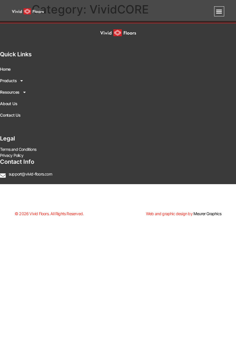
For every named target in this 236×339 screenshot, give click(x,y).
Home (5, 69)
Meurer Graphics (207, 213)
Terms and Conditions (18, 149)
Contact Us (10, 115)
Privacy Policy (11, 155)
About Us (8, 103)
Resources (10, 92)
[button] (219, 11)
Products (8, 80)
